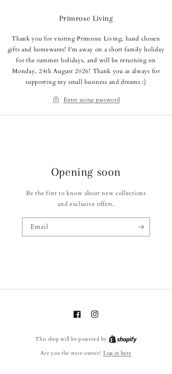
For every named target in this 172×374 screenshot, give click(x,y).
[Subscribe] (141, 226)
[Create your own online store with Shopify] (123, 339)
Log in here (117, 353)
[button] (86, 100)
